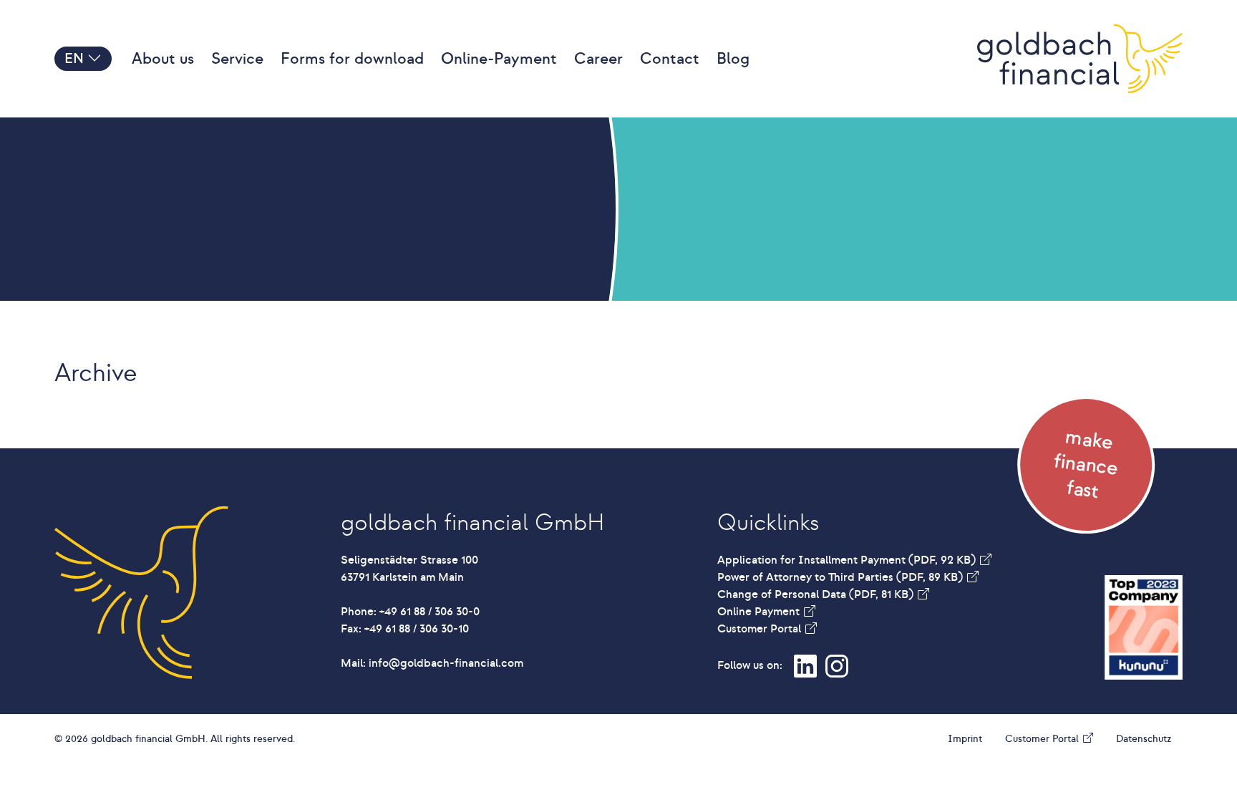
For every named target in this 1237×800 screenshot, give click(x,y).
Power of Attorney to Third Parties (840, 577)
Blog (733, 59)
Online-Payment (499, 59)
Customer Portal (760, 629)
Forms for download (352, 59)
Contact (669, 59)
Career (598, 59)
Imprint (965, 739)
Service (237, 59)
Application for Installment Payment (846, 560)
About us (163, 59)
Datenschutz (1143, 739)
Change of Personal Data (815, 594)
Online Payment (759, 611)
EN (75, 58)
